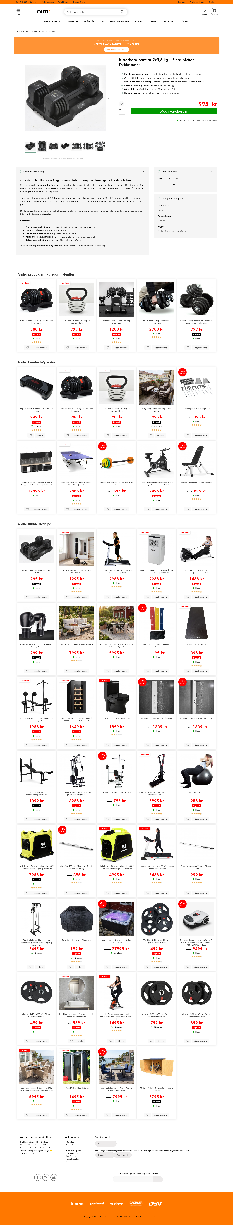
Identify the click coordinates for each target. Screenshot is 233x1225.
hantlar (40, 180)
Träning (184, 21)
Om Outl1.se (71, 1156)
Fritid (154, 21)
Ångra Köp (70, 1145)
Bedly (160, 210)
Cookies (69, 1162)
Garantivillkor (71, 1148)
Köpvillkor (70, 1142)
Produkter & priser (73, 1150)
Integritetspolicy (72, 1159)
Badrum (168, 21)
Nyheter (73, 21)
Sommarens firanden (115, 21)
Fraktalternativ (72, 1153)
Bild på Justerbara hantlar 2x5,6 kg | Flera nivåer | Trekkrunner (63, 159)
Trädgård (90, 21)
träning (134, 211)
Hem (18, 31)
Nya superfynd (53, 21)
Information (182, 2)
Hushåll (140, 21)
